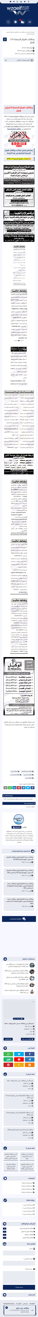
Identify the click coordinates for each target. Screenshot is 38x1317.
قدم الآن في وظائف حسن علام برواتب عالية (19, 1023)
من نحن (25, 1303)
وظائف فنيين (14, 771)
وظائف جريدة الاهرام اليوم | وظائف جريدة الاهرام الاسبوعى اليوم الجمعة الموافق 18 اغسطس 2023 (20, 886)
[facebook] (28, 1)
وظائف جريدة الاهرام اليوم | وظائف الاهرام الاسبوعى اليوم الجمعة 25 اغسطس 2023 (20, 871)
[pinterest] (8, 1065)
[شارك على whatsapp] (10, 787)
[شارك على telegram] (24, 787)
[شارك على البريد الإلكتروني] (6, 787)
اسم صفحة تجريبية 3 (27, 1189)
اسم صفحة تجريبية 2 (27, 1186)
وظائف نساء (29, 778)
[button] (15, 22)
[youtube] (10, 1)
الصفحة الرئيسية (30, 32)
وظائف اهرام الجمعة (14, 129)
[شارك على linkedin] (14, 787)
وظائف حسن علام (26, 1039)
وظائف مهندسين (15, 774)
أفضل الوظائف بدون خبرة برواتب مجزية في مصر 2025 (16, 991)
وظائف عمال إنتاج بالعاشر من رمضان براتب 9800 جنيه (17, 978)
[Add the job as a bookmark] (5, 39)
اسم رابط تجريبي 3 (28, 1211)
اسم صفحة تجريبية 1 (27, 1183)
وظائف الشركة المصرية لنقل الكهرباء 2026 (20, 1129)
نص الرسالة (29, 1269)
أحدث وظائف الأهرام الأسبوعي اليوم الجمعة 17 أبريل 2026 (19, 1097)
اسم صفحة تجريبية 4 (27, 1192)
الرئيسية (32, 1303)
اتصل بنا (18, 1303)
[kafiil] (8, 1059)
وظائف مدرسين (28, 774)
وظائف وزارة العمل (18, 1238)
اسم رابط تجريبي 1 (28, 1205)
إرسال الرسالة (19, 1287)
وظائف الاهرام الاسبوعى (18, 1228)
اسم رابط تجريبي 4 (28, 1214)
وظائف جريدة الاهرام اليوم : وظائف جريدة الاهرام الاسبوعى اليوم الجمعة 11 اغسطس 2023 (19, 901)
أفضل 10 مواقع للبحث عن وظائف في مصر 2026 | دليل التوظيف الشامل (17, 965)
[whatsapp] (17, 1)
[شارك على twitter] (28, 787)
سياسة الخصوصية (9, 1303)
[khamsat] (19, 1065)
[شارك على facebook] (32, 787)
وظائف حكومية (18, 1234)
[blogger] (29, 1065)
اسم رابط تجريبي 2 (28, 1208)
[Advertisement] (19, 84)
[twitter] (25, 1)
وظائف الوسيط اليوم (18, 1231)
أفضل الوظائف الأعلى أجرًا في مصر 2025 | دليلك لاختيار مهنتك (16, 985)
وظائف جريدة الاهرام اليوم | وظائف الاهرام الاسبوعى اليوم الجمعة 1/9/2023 (20, 858)
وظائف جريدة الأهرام (20, 32)
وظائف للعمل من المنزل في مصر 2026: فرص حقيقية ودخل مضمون (16, 972)
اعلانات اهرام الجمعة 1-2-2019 (18, 159)
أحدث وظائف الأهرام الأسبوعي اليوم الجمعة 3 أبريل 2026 (19, 1114)
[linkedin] (21, 1)
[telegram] (13, 1)
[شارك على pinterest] (19, 787)
